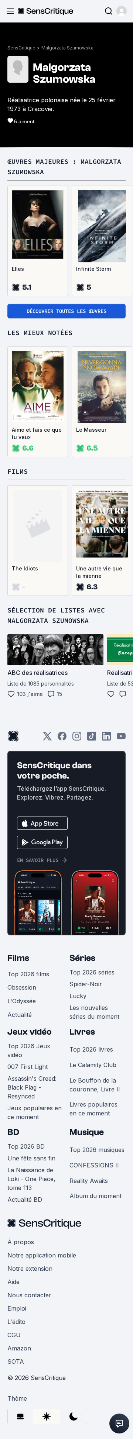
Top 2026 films (28, 974)
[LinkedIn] (106, 738)
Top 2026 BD (26, 1146)
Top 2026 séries (92, 972)
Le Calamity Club (92, 1065)
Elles (18, 269)
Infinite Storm (93, 269)
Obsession (21, 987)
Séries (82, 958)
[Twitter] (47, 738)
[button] (121, 11)
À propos (20, 1242)
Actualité (19, 1014)
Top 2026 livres (91, 1049)
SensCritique (21, 48)
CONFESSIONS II (94, 1165)
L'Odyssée (21, 1001)
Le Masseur (91, 430)
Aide (13, 1282)
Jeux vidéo (29, 1032)
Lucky (77, 996)
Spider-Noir (85, 984)
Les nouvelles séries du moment (94, 1012)
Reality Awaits (88, 1180)
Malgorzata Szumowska (67, 48)
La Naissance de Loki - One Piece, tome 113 (31, 1178)
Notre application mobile (41, 1255)
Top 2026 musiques (97, 1149)
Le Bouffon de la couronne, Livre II (94, 1085)
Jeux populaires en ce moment (34, 1112)
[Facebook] (62, 738)
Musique (86, 1132)
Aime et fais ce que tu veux (37, 433)
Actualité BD (24, 1199)
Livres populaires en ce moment (93, 1109)
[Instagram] (76, 738)
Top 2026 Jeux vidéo (28, 1050)
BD (13, 1132)
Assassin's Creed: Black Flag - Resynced (32, 1087)
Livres (82, 1032)
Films (18, 958)
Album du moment (95, 1196)
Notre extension (29, 1268)
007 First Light (27, 1066)
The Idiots (25, 568)
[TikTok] (91, 738)
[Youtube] (121, 738)
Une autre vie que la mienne (99, 572)
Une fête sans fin (31, 1158)
